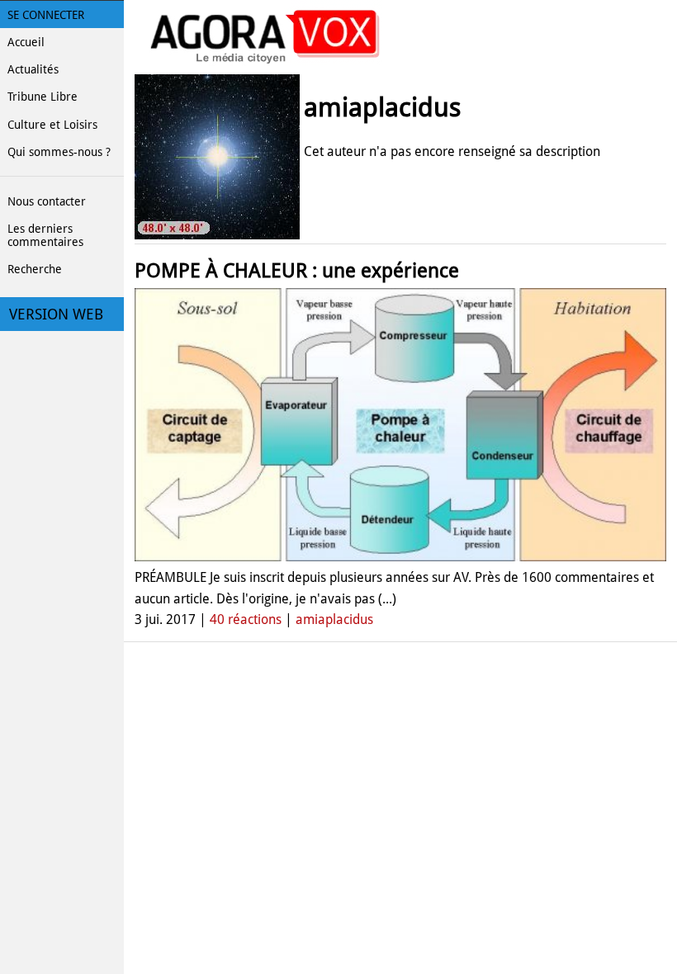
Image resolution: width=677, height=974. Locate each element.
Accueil (26, 42)
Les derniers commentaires (45, 235)
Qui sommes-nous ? (59, 151)
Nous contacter (46, 201)
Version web (56, 314)
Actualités (33, 69)
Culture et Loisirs (52, 124)
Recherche (34, 269)
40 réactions (246, 619)
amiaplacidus (334, 619)
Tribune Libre (42, 96)
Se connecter (45, 14)
